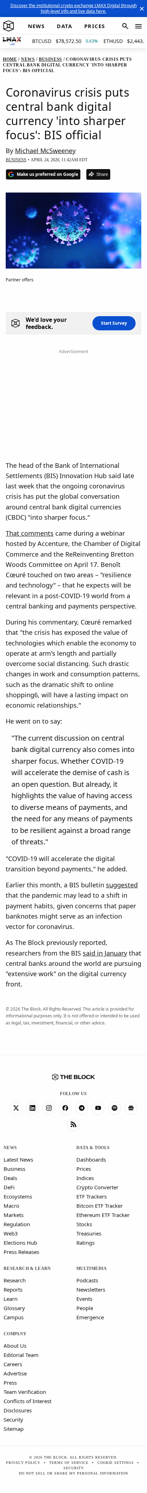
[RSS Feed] (73, 1124)
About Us (15, 1345)
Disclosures (18, 1410)
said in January (105, 953)
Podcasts (87, 1280)
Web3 (11, 1233)
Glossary (14, 1308)
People (84, 1308)
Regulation (17, 1224)
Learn (10, 1299)
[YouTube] (98, 1108)
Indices (85, 1178)
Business (14, 1169)
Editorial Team (21, 1355)
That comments (30, 533)
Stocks (84, 1224)
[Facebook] (65, 1108)
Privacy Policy (23, 1463)
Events (84, 1299)
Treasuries (88, 1233)
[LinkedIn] (32, 1108)
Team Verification (25, 1392)
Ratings (85, 1242)
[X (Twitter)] (16, 1108)
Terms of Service (68, 1463)
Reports (13, 1289)
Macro (11, 1205)
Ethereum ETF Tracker (103, 1215)
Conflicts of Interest (27, 1401)
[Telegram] (81, 1108)
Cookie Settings (115, 1463)
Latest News (18, 1159)
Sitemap (14, 1429)
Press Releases (21, 1252)
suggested (122, 885)
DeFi (9, 1187)
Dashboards (91, 1159)
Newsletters (90, 1289)
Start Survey (114, 323)
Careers (13, 1364)
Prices (83, 1169)
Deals (10, 1178)
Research (15, 1280)
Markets (14, 1215)
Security (13, 1419)
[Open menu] (138, 26)
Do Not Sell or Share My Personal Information (73, 1473)
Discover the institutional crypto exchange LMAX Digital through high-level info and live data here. (73, 8)
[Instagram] (48, 1108)
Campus (14, 1317)
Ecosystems (18, 1196)
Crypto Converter (97, 1187)
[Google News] (131, 1108)
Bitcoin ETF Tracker (99, 1205)
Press (10, 1382)
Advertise (15, 1373)
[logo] (8, 26)
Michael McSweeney (45, 150)
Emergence (90, 1317)
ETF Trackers (91, 1196)
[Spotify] (114, 1108)
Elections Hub (20, 1242)
